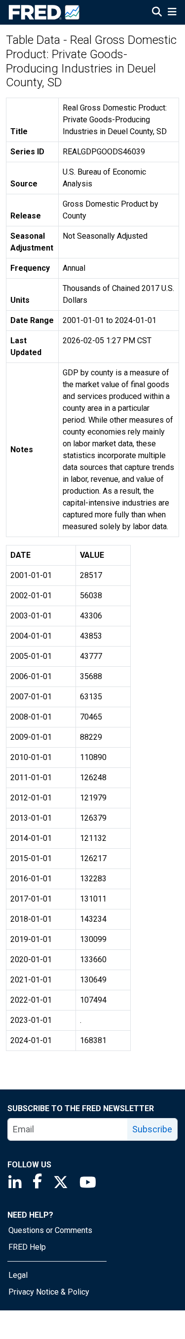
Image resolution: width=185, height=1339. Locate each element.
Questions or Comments (50, 1230)
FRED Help (27, 1247)
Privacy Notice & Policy (48, 1292)
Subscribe (152, 1129)
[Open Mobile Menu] (172, 13)
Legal (18, 1275)
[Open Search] (157, 13)
